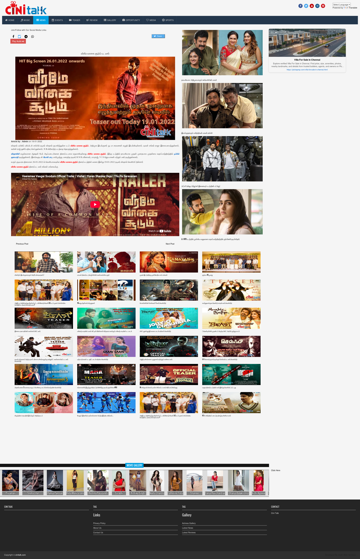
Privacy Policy (99, 523)
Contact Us (98, 532)
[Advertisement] (180, 443)
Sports (170, 20)
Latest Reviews (189, 532)
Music (27, 20)
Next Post (170, 243)
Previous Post (22, 243)
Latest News (187, 527)
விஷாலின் (15, 154)
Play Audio (17, 41)
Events (59, 20)
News (42, 20)
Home (11, 20)
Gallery (111, 20)
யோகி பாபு (47, 157)
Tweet (159, 36)
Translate (353, 7)
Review (93, 20)
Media (153, 20)
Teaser (76, 20)
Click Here (275, 470)
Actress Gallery (189, 523)
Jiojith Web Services (347, 554)
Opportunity (133, 20)
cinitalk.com (20, 554)
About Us (97, 527)
